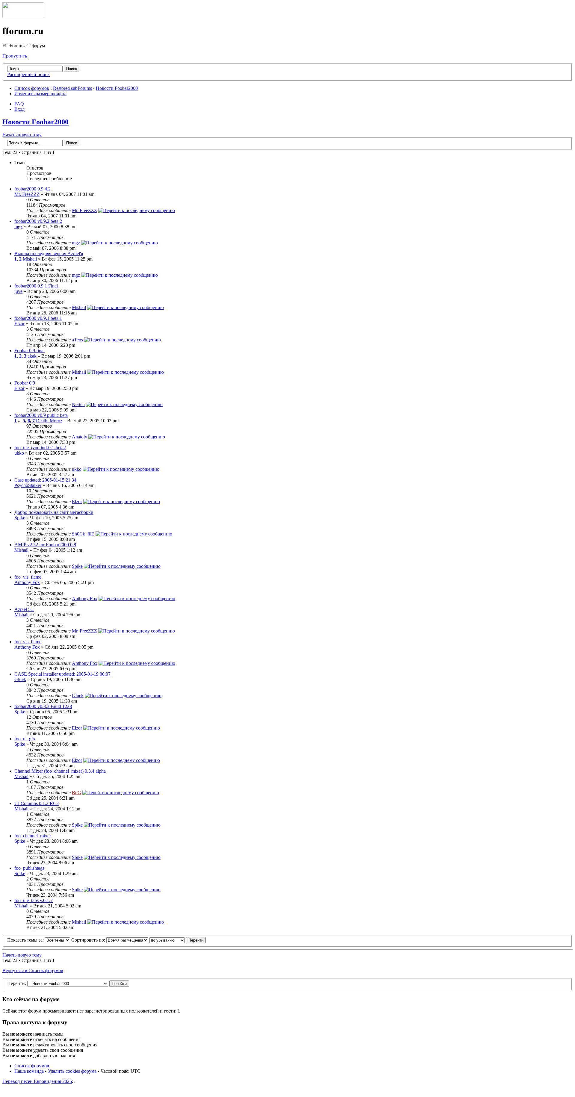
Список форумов (31, 88)
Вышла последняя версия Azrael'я (48, 253)
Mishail (30, 258)
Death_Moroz (49, 420)
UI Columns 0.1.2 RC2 (36, 803)
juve (18, 291)
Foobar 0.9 (24, 382)
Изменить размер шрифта (40, 93)
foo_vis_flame (27, 576)
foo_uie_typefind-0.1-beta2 (40, 447)
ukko (19, 453)
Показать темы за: (26, 939)
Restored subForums (72, 88)
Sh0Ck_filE (83, 533)
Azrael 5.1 (24, 609)
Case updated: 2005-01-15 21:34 (45, 479)
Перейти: (16, 983)
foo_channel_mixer (32, 835)
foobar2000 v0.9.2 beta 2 (38, 221)
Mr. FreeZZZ (27, 194)
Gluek (20, 679)
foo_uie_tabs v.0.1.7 (33, 900)
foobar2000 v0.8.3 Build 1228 (43, 706)
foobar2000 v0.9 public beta (41, 415)
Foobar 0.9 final (29, 350)
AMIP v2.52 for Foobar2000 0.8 (45, 544)
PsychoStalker (27, 485)
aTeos (77, 339)
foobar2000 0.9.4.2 (32, 188)
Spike (19, 517)
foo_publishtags (29, 868)
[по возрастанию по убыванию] (177, 939)
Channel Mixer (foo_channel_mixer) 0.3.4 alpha (60, 771)
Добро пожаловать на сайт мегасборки (53, 512)
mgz (18, 226)
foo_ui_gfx (24, 738)
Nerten (78, 404)
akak (32, 355)
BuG (76, 792)
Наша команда (29, 1071)
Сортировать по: (88, 939)
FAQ (19, 103)
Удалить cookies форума (72, 1071)
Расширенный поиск (28, 74)
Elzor (19, 323)
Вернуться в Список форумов (32, 970)
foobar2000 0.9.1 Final (36, 285)
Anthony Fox (27, 582)
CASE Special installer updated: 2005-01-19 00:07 (62, 674)
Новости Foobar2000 (117, 88)
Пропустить (14, 55)
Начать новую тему (22, 134)
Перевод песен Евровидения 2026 (37, 1081)
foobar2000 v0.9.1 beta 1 (38, 318)
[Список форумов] (23, 16)
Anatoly (79, 436)
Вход (19, 109)
